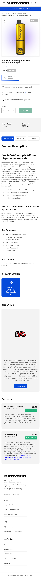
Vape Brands (8, 549)
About (33, 138)
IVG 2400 (32, 165)
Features (21, 138)
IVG (5, 66)
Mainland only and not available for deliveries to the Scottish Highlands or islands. (19, 457)
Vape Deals (8, 554)
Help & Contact (10, 505)
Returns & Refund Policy (13, 532)
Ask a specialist (25, 100)
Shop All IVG (20, 386)
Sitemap (7, 563)
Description (8, 138)
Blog (5, 544)
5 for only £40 (27, 217)
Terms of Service (10, 514)
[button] (4, 3)
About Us (7, 500)
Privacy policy (29, 575)
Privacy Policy (9, 527)
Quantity (4, 106)
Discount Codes (10, 558)
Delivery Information (11, 510)
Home (3, 13)
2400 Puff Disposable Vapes (17, 13)
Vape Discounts (18, 575)
